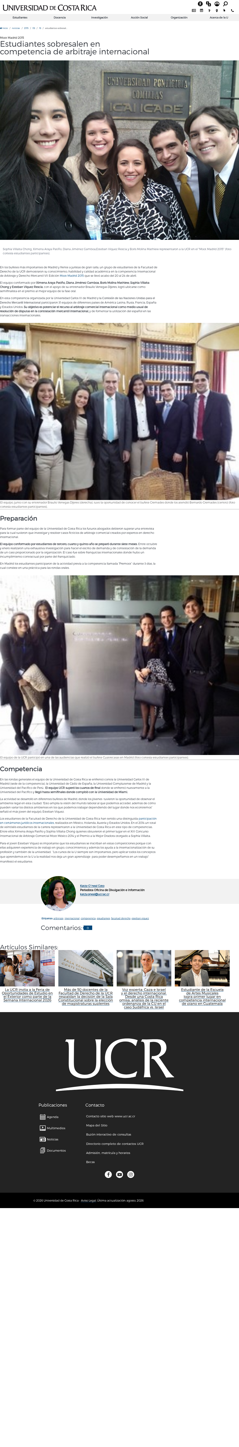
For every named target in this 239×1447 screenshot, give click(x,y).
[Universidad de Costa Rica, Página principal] (49, 7)
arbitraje (58, 918)
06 (33, 28)
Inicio (5, 28)
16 (40, 28)
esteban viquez (140, 918)
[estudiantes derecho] (119, 150)
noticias (16, 28)
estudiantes (103, 918)
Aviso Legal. (88, 1200)
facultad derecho (120, 918)
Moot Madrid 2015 (72, 275)
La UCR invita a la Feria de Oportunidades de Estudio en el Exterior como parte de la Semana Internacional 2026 (27, 995)
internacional (72, 918)
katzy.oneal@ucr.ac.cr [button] (94, 894)
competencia (88, 918)
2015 (26, 28)
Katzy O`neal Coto (92, 885)
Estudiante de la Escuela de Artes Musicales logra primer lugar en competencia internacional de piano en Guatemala (202, 996)
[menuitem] (194, 10)
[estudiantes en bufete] (119, 411)
